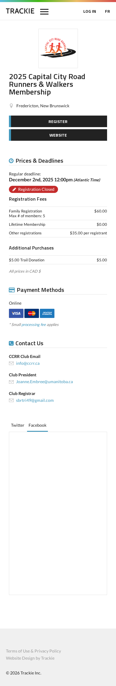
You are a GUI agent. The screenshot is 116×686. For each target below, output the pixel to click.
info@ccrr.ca (28, 363)
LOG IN (89, 11)
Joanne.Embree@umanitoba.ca (44, 381)
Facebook (37, 425)
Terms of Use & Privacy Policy (33, 650)
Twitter (17, 425)
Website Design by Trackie (30, 658)
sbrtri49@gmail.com (35, 400)
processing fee (33, 324)
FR (107, 11)
